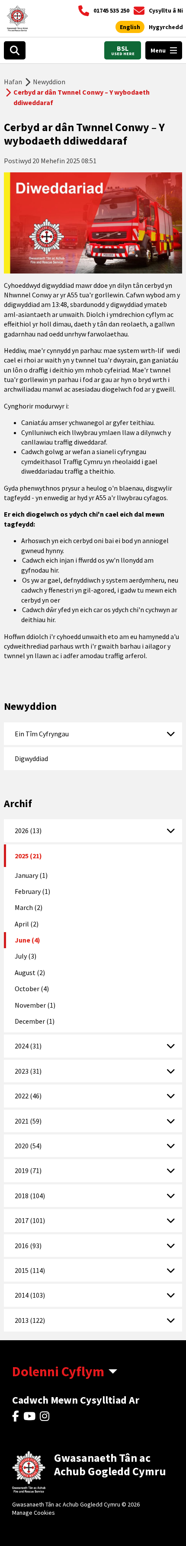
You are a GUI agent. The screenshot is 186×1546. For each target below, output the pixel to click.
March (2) (28, 907)
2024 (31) (28, 1046)
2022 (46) (28, 1095)
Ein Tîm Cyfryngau (42, 733)
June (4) (27, 940)
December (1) (35, 1021)
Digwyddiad (31, 758)
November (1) (35, 1005)
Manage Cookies (33, 1513)
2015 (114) (30, 1270)
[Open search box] (15, 50)
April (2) (26, 924)
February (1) (32, 891)
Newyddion (49, 81)
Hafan (13, 81)
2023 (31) (28, 1071)
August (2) (30, 972)
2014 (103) (30, 1295)
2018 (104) (30, 1195)
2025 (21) (28, 855)
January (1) (31, 875)
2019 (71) (28, 1170)
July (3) (25, 956)
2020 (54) (28, 1145)
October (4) (32, 988)
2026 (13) (28, 830)
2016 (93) (28, 1245)
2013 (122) (30, 1320)
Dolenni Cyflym (58, 1371)
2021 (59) (28, 1121)
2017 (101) (30, 1220)
